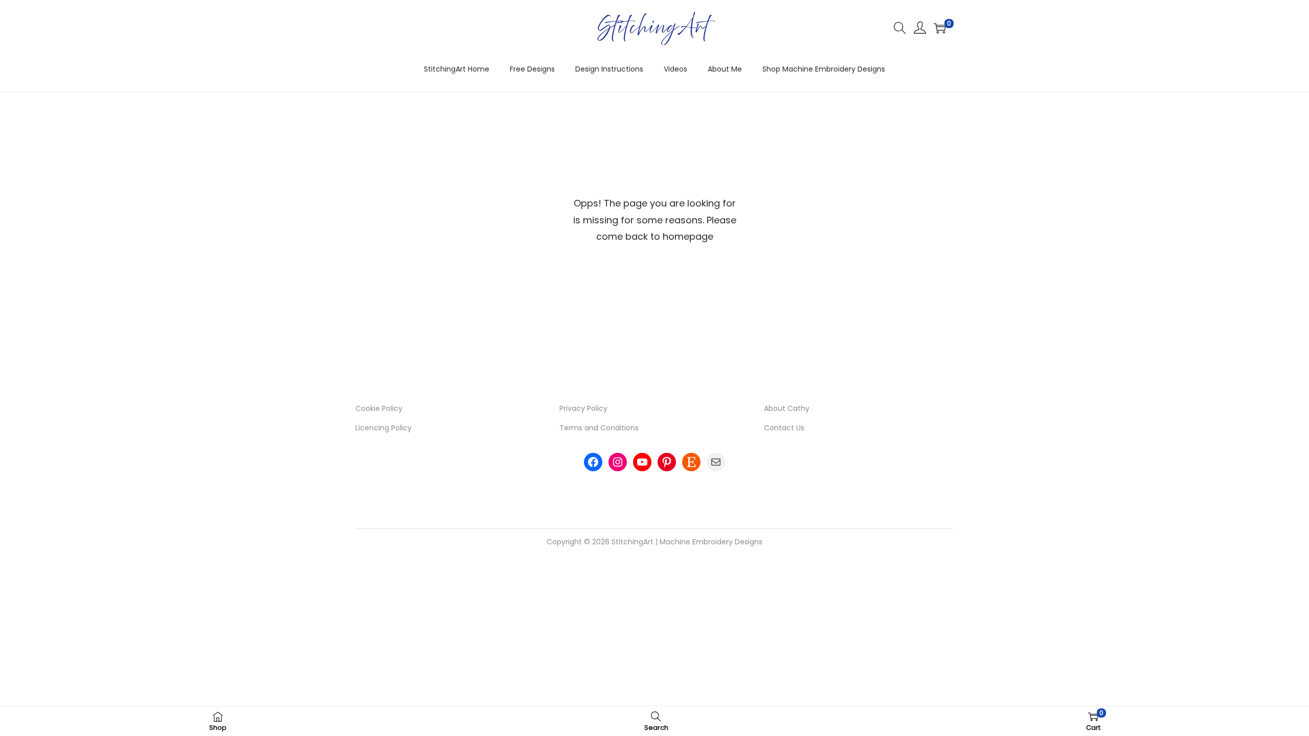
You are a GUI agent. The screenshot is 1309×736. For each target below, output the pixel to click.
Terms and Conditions (599, 428)
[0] (940, 28)
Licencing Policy (383, 428)
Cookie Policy (378, 408)
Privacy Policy (583, 408)
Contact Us (784, 428)
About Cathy (786, 408)
